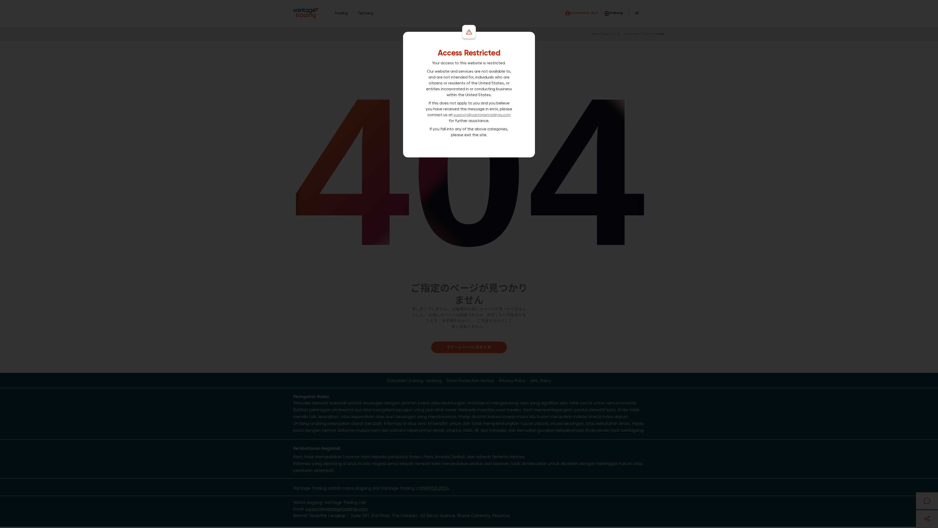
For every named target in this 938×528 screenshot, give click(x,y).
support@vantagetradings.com (482, 114)
